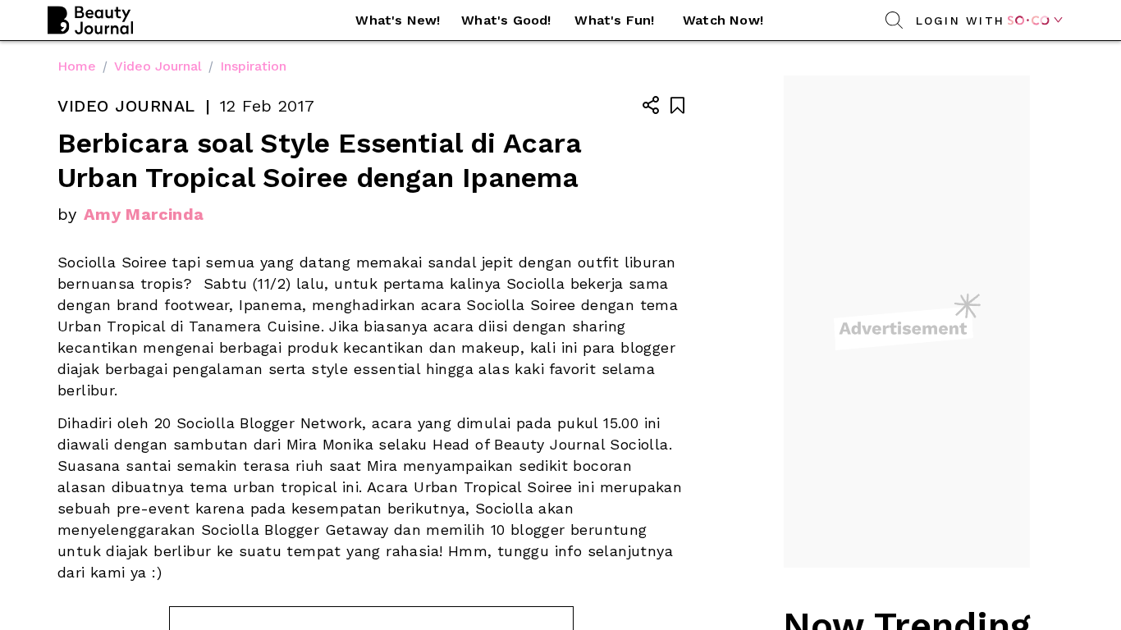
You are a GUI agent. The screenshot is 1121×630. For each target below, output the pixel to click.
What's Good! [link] (506, 20)
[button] (398, 20)
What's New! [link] (397, 20)
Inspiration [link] (253, 66)
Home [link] (76, 66)
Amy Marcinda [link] (144, 214)
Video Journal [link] (158, 66)
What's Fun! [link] (614, 20)
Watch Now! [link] (723, 20)
